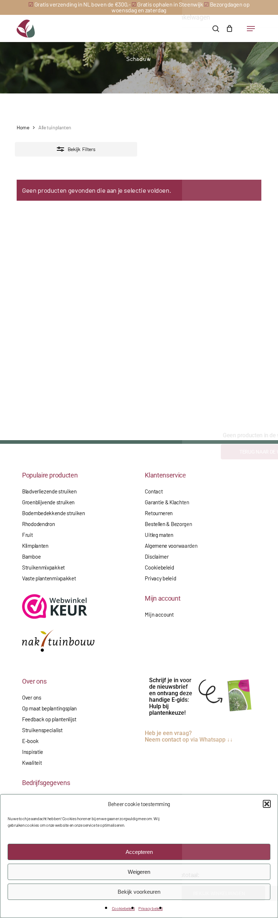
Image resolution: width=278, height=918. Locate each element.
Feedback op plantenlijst (49, 719)
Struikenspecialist (42, 730)
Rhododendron (38, 524)
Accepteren (139, 852)
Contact (154, 491)
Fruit (27, 534)
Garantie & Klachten (167, 502)
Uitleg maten (159, 534)
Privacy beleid (150, 908)
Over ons (31, 697)
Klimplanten (35, 545)
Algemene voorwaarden (171, 545)
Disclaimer (156, 556)
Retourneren (159, 513)
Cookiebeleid (123, 908)
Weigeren (139, 872)
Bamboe (31, 556)
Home (23, 127)
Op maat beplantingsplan (49, 708)
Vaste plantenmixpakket (49, 578)
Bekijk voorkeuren (139, 892)
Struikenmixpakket (43, 567)
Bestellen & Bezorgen (168, 524)
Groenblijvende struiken (48, 502)
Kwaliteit (32, 762)
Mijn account (159, 614)
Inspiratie (32, 751)
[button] (266, 804)
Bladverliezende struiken (49, 491)
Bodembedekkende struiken (53, 513)
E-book (30, 741)
